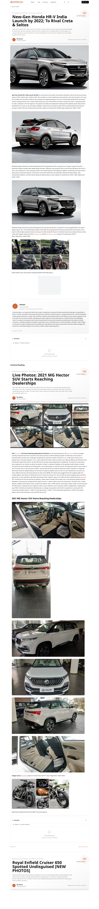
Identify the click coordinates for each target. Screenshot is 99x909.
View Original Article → (83, 846)
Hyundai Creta (38, 234)
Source (55, 234)
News (39, 2)
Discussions (45, 2)
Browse (32, 2)
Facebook (24, 775)
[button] (46, 137)
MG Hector (18, 453)
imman (20, 39)
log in (19, 343)
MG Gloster (83, 477)
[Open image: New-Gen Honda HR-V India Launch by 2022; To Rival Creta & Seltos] (49, 67)
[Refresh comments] (85, 339)
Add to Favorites (82, 15)
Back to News (15, 6)
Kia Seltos (49, 234)
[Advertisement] (49, 285)
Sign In (86, 2)
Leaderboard (53, 2)
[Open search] (64, 2)
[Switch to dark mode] (68, 2)
